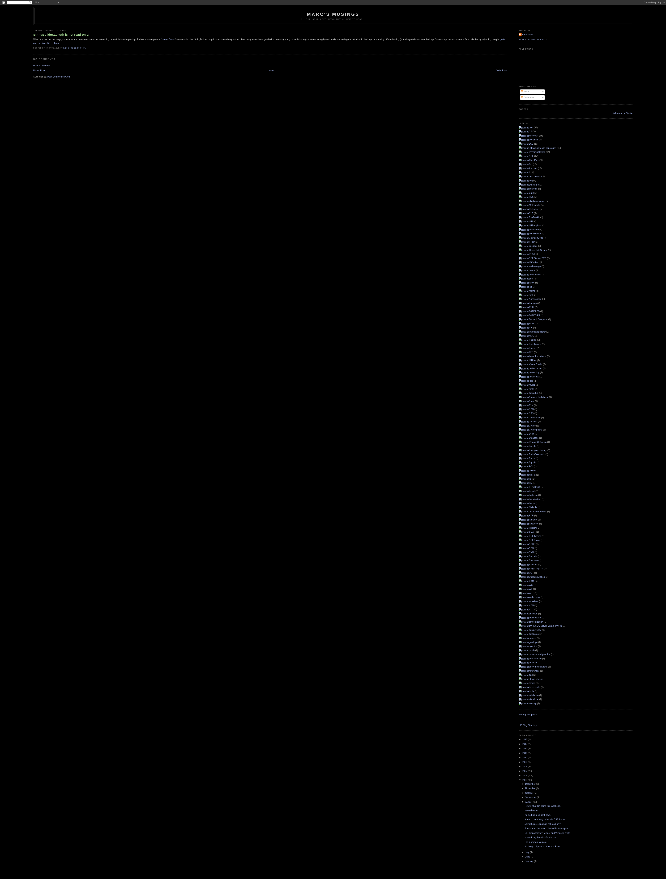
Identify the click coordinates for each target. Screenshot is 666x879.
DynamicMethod (537, 152)
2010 (525, 757)
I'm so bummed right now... (538, 815)
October (529, 793)
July (527, 852)
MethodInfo (534, 205)
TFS (531, 352)
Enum (532, 458)
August (529, 802)
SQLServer (534, 540)
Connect (533, 421)
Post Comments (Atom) (59, 76)
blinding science (537, 201)
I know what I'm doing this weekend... (543, 806)
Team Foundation (537, 356)
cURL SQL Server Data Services (545, 625)
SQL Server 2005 (537, 258)
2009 (525, 762)
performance (535, 658)
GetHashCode (536, 237)
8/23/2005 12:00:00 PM (74, 48)
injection (533, 646)
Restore (533, 528)
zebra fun (533, 393)
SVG (531, 552)
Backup (533, 303)
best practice (535, 176)
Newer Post (39, 70)
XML (531, 609)
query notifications (538, 666)
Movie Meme (530, 810)
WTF (531, 593)
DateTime (534, 184)
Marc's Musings (333, 14)
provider (533, 662)
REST (532, 254)
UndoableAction (537, 577)
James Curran (168, 39)
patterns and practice (539, 654)
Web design (535, 266)
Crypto (532, 425)
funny (532, 282)
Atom (531, 401)
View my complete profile (534, 39)
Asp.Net (533, 168)
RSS (531, 197)
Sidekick (533, 564)
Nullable (533, 507)
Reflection (534, 209)
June (528, 856)
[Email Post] (87, 48)
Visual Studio (535, 364)
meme (532, 291)
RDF (531, 515)
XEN (531, 605)
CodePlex (534, 160)
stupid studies (536, 679)
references (534, 671)
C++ (531, 405)
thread (532, 683)
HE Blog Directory (528, 725)
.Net (531, 127)
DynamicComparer (538, 319)
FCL (531, 466)
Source (532, 348)
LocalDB (533, 246)
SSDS (532, 544)
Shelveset (534, 560)
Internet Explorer (537, 331)
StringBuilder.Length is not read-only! (542, 824)
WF (530, 589)
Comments (529, 97)
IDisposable (529, 34)
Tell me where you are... (536, 842)
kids (531, 381)
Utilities (532, 360)
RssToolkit (534, 217)
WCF (531, 585)
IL (530, 172)
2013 (525, 744)
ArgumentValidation (538, 397)
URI (531, 221)
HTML (532, 323)
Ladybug (533, 495)
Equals (532, 462)
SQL (531, 156)
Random (533, 519)
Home (271, 70)
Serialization (535, 344)
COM (531, 307)
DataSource (535, 233)
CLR (531, 213)
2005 (525, 780)
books (532, 270)
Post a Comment (41, 65)
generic (532, 638)
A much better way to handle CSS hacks (544, 819)
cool (531, 278)
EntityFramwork (537, 454)
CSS (531, 413)
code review (535, 274)
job (530, 287)
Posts (526, 91)
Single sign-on (536, 568)
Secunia (533, 556)
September (531, 797)
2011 (525, 753)
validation (534, 695)
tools (531, 691)
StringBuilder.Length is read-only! (61, 34)
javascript (534, 376)
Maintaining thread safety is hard (540, 837)
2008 (525, 766)
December (530, 784)
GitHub (532, 470)
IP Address (534, 487)
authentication (536, 622)
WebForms (534, 597)
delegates (534, 634)
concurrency (535, 630)
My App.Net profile (528, 714)
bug (531, 180)
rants (531, 389)
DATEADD (534, 311)
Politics (532, 340)
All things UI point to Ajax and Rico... (543, 846)
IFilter (532, 241)
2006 (525, 775)
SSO (531, 548)
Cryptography (535, 429)
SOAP (532, 532)
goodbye (533, 642)
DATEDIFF (534, 315)
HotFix (532, 474)
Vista (531, 581)
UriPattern (534, 262)
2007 (525, 771)
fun (530, 164)
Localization (535, 499)
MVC (531, 335)
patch (532, 650)
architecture (535, 617)
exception (534, 229)
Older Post (501, 70)
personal (533, 188)
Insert (532, 491)
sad (531, 675)
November (530, 788)
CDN (531, 409)
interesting (534, 372)
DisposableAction (538, 442)
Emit (531, 193)
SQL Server (535, 536)
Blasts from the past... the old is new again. (546, 828)
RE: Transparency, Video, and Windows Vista (547, 833)
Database (534, 438)
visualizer (534, 699)
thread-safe (534, 687)
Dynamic (533, 139)
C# (530, 131)
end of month (535, 368)
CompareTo (534, 417)
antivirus (533, 613)
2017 (525, 739)
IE (530, 478)
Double (532, 446)
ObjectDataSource (538, 250)
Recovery (534, 523)
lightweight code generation (542, 148)
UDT (531, 572)
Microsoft (533, 135)
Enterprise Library (538, 450)
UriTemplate (535, 225)
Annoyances (535, 299)
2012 (525, 748)
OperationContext (538, 511)
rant (531, 295)
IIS (530, 483)
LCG (531, 144)
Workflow (533, 601)
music (532, 385)
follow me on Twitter (623, 113)
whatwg (532, 703)
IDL (530, 327)
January (529, 861)
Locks (532, 503)
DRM (531, 434)
